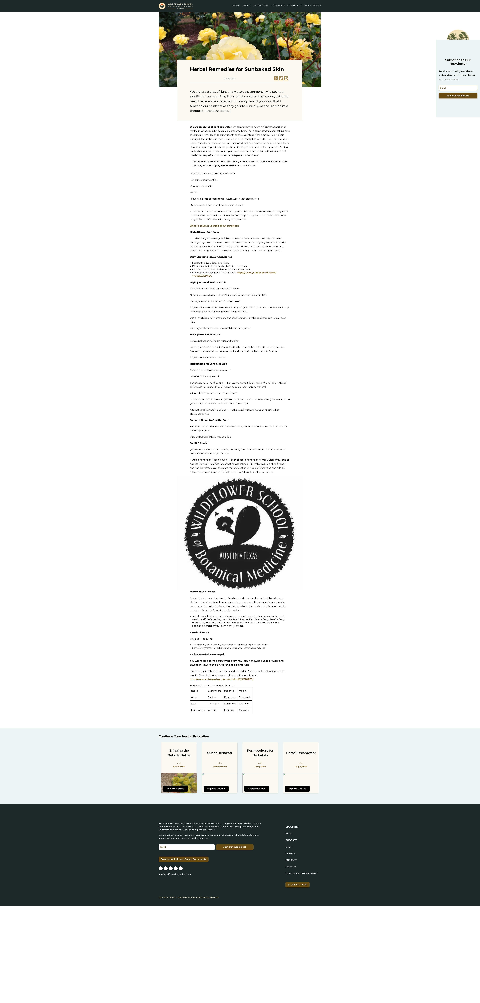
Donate (291, 853)
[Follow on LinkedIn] (176, 868)
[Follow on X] (171, 868)
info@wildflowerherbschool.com (175, 874)
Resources (311, 5)
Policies (291, 866)
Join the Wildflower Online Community (183, 859)
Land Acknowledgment (302, 873)
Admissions (261, 5)
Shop (289, 846)
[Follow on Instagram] (161, 868)
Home (236, 5)
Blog (289, 833)
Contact (291, 860)
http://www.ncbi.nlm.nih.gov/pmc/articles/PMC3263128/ (221, 679)
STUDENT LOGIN (297, 884)
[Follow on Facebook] (166, 868)
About (246, 5)
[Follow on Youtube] (181, 868)
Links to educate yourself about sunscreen (214, 225)
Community (294, 5)
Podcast (291, 840)
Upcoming (292, 826)
